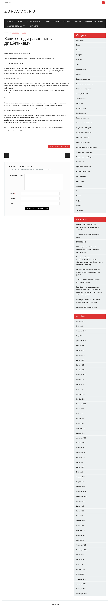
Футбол (78, 205)
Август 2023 (80, 355)
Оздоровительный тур (16, 26)
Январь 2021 (80, 433)
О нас (48, 21)
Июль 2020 (80, 462)
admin (24, 33)
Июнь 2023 (80, 365)
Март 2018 (80, 574)
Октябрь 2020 (81, 448)
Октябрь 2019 (81, 491)
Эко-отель (79, 210)
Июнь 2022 (80, 384)
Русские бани (81, 176)
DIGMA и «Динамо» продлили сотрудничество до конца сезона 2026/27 (87, 227)
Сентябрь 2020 (81, 452)
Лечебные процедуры (94, 21)
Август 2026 (80, 321)
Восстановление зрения (84, 84)
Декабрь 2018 (81, 535)
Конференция (81, 113)
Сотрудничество (34, 21)
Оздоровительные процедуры (86, 147)
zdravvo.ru (20, 11)
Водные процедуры (83, 79)
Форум (78, 201)
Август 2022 (80, 379)
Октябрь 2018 (81, 545)
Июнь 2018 (80, 559)
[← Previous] (6, 155)
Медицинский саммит (84, 132)
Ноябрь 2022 (80, 370)
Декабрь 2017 (81, 584)
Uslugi (20, 21)
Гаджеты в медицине (83, 89)
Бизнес (78, 74)
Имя (12, 193)
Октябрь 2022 (81, 375)
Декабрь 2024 (81, 341)
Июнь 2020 (80, 467)
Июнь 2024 (80, 350)
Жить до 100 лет (63, 146)
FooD (56, 21)
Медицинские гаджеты (84, 128)
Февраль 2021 (81, 428)
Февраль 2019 (81, 530)
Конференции (81, 108)
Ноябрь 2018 (80, 540)
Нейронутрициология (83, 137)
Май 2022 (79, 389)
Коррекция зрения (82, 118)
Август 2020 (80, 457)
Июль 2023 (80, 360)
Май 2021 (79, 413)
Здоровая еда (81, 98)
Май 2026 (79, 326)
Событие (79, 186)
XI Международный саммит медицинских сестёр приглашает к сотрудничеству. (88, 249)
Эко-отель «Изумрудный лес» (86, 307)
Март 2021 (80, 423)
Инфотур (79, 103)
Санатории (80, 181)
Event (78, 45)
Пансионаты (80, 162)
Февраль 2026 (81, 331)
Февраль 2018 (81, 579)
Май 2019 (79, 516)
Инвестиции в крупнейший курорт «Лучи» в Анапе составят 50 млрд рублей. (88, 272)
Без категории (81, 69)
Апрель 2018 (80, 569)
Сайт (12, 203)
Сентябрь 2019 (81, 496)
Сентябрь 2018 (81, 550)
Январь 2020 (80, 486)
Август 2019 (80, 501)
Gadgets (66, 21)
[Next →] (67, 155)
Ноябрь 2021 (80, 399)
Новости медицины (83, 142)
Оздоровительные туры (84, 152)
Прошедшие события (83, 166)
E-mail (13, 198)
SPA (77, 64)
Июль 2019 (80, 506)
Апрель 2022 (80, 394)
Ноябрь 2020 (80, 443)
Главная (10, 21)
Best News (34, 26)
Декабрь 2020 (81, 438)
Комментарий (16, 175)
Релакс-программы (83, 171)
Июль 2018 (80, 555)
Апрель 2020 (80, 477)
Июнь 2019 (80, 511)
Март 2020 (80, 482)
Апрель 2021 (80, 418)
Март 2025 (80, 336)
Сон (77, 191)
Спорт (78, 196)
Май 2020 (79, 472)
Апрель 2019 (80, 521)
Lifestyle (77, 21)
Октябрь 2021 (81, 404)
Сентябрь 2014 (81, 593)
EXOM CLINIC (81, 242)
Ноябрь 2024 (80, 345)
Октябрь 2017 (81, 589)
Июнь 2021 (80, 409)
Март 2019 (80, 525)
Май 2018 (79, 564)
